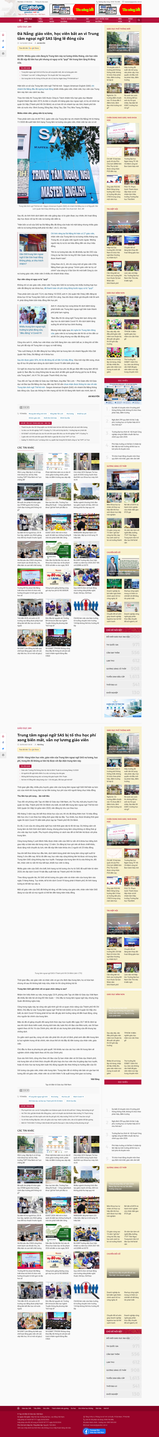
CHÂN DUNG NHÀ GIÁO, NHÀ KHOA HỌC (122, 118)
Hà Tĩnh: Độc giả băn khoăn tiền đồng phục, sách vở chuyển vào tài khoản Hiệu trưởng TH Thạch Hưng (57, 1094)
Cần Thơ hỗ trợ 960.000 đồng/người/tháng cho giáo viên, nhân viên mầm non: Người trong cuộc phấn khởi (121, 310)
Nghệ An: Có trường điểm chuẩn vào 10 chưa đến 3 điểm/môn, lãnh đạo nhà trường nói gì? (114, 101)
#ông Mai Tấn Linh (56, 414)
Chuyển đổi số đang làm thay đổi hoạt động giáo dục (131, 250)
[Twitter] (3, 47)
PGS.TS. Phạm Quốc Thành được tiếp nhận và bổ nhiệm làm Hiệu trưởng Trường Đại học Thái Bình (131, 193)
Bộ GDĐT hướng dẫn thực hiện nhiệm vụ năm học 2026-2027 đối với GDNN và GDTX (86, 562)
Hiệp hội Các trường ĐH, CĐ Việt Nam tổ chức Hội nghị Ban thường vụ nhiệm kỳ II (114, 253)
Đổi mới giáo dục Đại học (118, 637)
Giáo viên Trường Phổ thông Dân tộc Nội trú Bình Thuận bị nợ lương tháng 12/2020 (50, 770)
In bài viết (26, 407)
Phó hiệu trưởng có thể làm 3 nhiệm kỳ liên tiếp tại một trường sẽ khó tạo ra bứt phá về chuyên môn (126, 446)
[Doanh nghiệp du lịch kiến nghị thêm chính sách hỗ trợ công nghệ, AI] (114, 584)
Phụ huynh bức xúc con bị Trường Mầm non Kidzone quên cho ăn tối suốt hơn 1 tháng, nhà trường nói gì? (57, 1091)
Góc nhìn (51, 20)
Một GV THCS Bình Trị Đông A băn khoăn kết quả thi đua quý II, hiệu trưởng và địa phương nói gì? (55, 1104)
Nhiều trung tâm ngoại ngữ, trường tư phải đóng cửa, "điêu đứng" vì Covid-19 (33, 329)
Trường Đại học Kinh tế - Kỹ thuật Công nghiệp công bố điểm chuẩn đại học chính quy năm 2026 (126, 434)
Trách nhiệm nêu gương (68, 20)
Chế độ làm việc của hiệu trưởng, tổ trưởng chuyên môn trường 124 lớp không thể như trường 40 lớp (86, 622)
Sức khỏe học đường (102, 20)
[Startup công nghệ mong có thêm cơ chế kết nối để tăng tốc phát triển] (131, 584)
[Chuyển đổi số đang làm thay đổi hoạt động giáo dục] (131, 240)
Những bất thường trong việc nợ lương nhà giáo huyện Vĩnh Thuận (44, 776)
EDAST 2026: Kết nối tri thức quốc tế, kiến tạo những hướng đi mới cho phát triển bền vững (58, 535)
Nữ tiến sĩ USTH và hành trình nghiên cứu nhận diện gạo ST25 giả (131, 508)
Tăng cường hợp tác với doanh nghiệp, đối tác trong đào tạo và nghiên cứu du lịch (121, 227)
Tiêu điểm (41, 20)
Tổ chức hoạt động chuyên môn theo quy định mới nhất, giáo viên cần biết (126, 457)
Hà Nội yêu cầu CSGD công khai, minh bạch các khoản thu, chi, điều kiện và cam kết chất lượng (29, 562)
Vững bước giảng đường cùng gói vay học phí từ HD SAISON (57, 589)
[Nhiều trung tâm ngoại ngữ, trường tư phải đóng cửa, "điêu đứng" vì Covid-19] (33, 315)
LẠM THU (110, 661)
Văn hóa (120, 20)
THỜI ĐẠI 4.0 (111, 684)
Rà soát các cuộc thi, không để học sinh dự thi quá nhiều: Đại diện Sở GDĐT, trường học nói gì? (131, 101)
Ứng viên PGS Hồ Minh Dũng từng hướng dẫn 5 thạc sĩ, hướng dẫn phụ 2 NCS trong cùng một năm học (114, 193)
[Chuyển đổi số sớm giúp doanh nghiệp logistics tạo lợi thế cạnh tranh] (114, 607)
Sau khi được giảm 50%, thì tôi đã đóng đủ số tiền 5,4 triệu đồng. (45, 360)
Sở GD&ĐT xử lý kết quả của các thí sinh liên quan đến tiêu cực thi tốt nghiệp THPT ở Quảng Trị (54, 434)
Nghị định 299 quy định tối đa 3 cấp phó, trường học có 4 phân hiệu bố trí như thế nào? (126, 422)
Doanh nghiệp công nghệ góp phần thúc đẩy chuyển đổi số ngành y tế (131, 618)
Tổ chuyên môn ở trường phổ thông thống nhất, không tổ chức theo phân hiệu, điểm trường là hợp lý (114, 73)
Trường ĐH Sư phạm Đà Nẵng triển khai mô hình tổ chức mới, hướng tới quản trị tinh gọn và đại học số (30, 592)
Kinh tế (130, 20)
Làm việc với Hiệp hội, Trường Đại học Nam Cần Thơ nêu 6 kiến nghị (131, 277)
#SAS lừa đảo (65, 418)
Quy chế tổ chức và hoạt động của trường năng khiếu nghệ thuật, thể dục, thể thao (85, 590)
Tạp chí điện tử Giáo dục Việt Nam (58, 1066)
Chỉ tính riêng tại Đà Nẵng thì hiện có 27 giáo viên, (73, 233)
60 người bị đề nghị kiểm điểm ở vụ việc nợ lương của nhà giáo (43, 773)
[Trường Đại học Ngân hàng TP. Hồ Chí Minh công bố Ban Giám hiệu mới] (131, 152)
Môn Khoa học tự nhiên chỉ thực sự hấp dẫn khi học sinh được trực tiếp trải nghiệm (114, 510)
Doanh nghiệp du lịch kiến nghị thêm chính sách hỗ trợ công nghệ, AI (114, 595)
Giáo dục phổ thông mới (118, 29)
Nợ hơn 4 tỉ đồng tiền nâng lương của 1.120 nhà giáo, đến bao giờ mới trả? (46, 780)
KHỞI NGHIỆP (112, 692)
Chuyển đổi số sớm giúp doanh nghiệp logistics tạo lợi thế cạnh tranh (114, 618)
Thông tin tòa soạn (41, 2)
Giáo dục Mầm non (116, 293)
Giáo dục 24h (28, 20)
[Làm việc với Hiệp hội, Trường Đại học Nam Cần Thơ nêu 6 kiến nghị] (131, 266)
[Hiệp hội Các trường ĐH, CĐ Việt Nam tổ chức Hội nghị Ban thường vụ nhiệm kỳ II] (114, 240)
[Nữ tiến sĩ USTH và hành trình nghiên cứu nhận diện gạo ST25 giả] (131, 498)
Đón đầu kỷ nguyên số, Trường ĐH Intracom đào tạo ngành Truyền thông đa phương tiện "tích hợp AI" (57, 622)
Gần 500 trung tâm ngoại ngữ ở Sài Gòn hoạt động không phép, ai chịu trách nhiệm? (31, 259)
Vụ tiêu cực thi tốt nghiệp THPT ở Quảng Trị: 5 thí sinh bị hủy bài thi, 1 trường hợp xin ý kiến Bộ (53, 430)
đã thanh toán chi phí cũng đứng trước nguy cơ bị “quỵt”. (69, 288)
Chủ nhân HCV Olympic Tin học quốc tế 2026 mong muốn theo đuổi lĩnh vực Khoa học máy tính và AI (86, 476)
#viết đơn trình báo (50, 418)
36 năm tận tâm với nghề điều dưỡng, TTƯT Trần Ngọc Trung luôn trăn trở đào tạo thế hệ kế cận (131, 536)
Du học (88, 20)
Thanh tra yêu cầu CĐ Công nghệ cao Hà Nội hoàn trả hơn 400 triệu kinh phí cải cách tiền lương (54, 427)
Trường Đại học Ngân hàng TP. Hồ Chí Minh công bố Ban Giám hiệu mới (131, 162)
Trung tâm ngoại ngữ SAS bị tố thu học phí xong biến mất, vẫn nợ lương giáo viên (49, 72)
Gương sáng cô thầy (117, 466)
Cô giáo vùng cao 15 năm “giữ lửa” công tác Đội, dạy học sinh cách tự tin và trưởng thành (114, 535)
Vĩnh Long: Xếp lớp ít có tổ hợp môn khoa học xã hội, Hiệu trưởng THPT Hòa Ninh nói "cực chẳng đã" (29, 476)
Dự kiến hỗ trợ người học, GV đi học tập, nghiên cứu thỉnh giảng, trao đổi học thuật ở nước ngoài (29, 535)
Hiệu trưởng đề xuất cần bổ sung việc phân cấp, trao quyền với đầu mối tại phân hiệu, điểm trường (131, 73)
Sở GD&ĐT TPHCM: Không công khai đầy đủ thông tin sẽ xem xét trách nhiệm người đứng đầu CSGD (58, 652)
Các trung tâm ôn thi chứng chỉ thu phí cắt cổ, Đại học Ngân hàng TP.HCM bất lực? (50, 78)
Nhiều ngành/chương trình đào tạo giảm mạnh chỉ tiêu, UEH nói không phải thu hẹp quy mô (86, 505)
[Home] (3, 35)
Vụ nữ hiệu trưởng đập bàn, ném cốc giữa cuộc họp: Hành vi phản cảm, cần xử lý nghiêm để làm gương (57, 1101)
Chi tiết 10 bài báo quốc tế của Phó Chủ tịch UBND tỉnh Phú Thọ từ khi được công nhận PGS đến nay (114, 165)
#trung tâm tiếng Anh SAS (38, 414)
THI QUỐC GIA (112, 645)
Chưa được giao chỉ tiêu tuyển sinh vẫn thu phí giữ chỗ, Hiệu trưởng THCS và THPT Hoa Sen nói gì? (55, 1098)
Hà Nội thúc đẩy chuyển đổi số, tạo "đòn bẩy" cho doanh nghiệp (122, 572)
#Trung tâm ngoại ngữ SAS (38, 1078)
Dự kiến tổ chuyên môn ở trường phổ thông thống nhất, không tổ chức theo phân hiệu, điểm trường (126, 410)
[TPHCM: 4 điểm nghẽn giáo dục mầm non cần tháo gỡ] (131, 324)
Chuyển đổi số (113, 552)
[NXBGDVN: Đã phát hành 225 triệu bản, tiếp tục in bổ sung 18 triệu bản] (86, 522)
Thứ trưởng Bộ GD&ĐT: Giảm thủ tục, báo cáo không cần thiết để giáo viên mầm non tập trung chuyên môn (131, 365)
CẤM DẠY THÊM (112, 653)
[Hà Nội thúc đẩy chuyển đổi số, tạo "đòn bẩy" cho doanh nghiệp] (123, 565)
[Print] (3, 53)
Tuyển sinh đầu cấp (115, 676)
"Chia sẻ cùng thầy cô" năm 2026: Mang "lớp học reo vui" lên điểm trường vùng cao (121, 485)
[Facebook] (3, 41)
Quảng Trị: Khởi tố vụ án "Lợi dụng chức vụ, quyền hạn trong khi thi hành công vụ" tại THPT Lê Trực (55, 440)
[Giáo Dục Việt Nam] (31, 9)
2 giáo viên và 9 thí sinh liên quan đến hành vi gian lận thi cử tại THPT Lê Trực (48, 437)
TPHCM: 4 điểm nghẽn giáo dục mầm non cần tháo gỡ (131, 335)
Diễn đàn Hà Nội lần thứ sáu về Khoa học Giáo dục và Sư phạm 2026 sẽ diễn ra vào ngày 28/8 (58, 562)
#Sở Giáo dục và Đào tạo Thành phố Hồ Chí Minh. (46, 1082)
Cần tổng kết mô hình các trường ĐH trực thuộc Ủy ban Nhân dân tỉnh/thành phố (114, 278)
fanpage (94, 1431)
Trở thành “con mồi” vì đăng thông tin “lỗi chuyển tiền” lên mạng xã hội (45, 75)
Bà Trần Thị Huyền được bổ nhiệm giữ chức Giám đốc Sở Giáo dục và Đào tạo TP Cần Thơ (122, 139)
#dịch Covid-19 (78, 1078)
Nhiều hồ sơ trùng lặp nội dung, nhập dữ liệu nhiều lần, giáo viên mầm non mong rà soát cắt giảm (114, 365)
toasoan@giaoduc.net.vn (133, 2)
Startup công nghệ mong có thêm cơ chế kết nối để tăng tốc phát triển (131, 595)
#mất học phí (81, 414)
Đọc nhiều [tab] (123, 380)
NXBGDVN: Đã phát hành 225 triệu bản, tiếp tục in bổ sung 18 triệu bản (86, 535)
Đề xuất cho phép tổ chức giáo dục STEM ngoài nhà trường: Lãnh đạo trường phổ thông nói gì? (29, 506)
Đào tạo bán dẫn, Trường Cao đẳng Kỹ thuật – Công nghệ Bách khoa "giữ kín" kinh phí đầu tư (58, 505)
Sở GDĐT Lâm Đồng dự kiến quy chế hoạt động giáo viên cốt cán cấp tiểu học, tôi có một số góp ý (29, 651)
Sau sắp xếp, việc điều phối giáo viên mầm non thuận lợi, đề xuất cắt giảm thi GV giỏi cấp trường (114, 338)
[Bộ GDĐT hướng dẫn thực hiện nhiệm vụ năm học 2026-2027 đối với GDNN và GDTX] (86, 549)
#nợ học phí (66, 1078)
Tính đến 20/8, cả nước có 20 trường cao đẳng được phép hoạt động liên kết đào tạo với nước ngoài (30, 622)
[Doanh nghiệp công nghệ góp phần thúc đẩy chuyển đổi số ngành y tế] (131, 607)
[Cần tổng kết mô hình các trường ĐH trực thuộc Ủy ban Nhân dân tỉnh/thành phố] (114, 266)
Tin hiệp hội (112, 209)
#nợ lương (70, 414)
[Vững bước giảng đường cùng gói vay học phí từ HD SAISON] (58, 577)
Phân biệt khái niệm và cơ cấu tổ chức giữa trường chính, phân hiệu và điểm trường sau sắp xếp (58, 474)
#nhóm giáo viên (34, 418)
